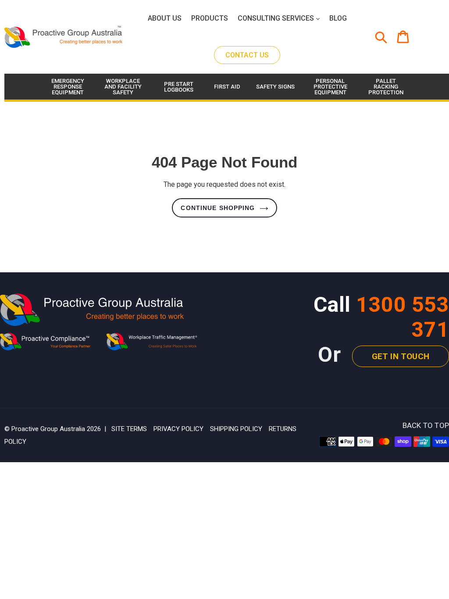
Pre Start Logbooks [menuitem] (178, 87)
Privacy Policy (178, 429)
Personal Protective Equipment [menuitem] (330, 87)
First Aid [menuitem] (227, 86)
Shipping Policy (236, 429)
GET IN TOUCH (400, 356)
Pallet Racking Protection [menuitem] (385, 87)
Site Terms (129, 429)
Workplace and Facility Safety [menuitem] (123, 87)
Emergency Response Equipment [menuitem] (67, 87)
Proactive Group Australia (48, 429)
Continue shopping (218, 207)
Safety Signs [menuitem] (275, 86)
